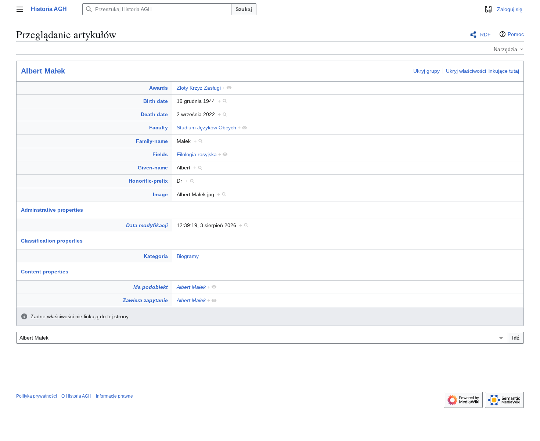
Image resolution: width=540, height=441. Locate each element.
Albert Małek (43, 71)
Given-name (153, 168)
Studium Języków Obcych (206, 127)
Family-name (152, 141)
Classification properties (52, 241)
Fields (160, 154)
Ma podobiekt (150, 287)
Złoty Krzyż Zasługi (199, 88)
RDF (485, 34)
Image (160, 194)
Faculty (158, 127)
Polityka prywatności (36, 396)
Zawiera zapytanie (145, 300)
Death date (154, 114)
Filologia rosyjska (197, 154)
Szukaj (243, 9)
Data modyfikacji (147, 225)
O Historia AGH (76, 396)
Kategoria (156, 256)
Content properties (44, 272)
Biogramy (188, 256)
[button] (20, 9)
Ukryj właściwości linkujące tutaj (482, 71)
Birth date (155, 101)
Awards (158, 88)
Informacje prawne (114, 396)
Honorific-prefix (148, 181)
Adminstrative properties (52, 210)
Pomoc (516, 34)
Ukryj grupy (426, 71)
